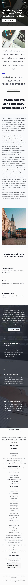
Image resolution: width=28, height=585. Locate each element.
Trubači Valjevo (16, 468)
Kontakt (14, 552)
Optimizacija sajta (14, 491)
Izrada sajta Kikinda (14, 513)
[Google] (17, 445)
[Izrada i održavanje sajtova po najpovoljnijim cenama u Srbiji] (3, 2)
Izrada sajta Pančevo (14, 528)
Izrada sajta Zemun (14, 500)
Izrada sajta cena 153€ (14, 532)
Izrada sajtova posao (14, 549)
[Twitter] (14, 445)
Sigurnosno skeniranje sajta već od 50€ (14, 460)
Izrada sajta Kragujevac (14, 515)
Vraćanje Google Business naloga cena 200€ (14, 540)
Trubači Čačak (7, 468)
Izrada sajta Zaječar (14, 508)
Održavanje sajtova (14, 453)
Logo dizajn (14, 455)
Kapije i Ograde (14, 475)
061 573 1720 (14, 562)
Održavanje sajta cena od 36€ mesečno (14, 537)
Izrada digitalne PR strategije (14, 542)
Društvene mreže (14, 456)
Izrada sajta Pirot (14, 530)
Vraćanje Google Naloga (14, 493)
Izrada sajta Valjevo (14, 503)
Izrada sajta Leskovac (14, 520)
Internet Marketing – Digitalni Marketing (14, 535)
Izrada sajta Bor (14, 501)
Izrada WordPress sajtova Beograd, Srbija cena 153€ (14, 539)
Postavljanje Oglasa (14, 495)
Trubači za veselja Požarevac (14, 479)
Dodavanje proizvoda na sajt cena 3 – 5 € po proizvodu (14, 550)
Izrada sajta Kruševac (14, 518)
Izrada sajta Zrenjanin (14, 510)
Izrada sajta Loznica (14, 522)
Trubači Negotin (14, 472)
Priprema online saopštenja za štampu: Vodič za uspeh (14, 544)
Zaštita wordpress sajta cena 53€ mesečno (14, 533)
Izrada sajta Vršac (14, 506)
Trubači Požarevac (14, 477)
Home (14, 489)
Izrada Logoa (14, 498)
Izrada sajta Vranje (14, 505)
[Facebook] (11, 445)
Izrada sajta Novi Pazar (14, 525)
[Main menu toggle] (25, 2)
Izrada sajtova (14, 451)
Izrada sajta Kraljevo (14, 517)
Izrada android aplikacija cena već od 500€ (14, 462)
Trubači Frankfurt (14, 483)
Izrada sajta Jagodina (14, 511)
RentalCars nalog (14, 496)
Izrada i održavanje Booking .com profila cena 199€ (14, 458)
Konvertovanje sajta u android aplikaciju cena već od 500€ (14, 463)
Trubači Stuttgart (14, 481)
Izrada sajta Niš (14, 523)
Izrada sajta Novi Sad (14, 527)
